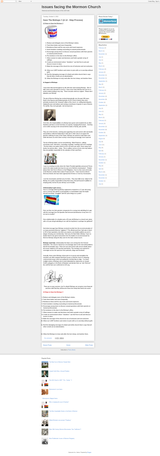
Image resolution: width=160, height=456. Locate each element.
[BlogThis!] (58, 338)
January (101, 72)
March (100, 51)
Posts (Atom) (71, 350)
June (100, 111)
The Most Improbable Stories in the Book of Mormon (63, 411)
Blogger (89, 452)
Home (68, 345)
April (100, 150)
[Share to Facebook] (61, 338)
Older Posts (89, 345)
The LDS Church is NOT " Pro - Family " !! (60, 380)
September (102, 81)
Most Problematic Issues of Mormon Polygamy (61, 438)
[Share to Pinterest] (63, 338)
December (102, 75)
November (102, 54)
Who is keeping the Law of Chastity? (59, 402)
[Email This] (56, 338)
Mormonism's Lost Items (55, 389)
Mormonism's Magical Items (50, 398)
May (100, 63)
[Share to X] (59, 338)
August (101, 138)
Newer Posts (47, 345)
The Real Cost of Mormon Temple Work (59, 362)
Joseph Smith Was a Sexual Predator (59, 371)
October (101, 102)
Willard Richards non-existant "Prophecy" (60, 420)
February (101, 48)
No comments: (48, 338)
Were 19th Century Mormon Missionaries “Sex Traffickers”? (65, 429)
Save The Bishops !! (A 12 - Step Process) (63, 20)
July (100, 57)
